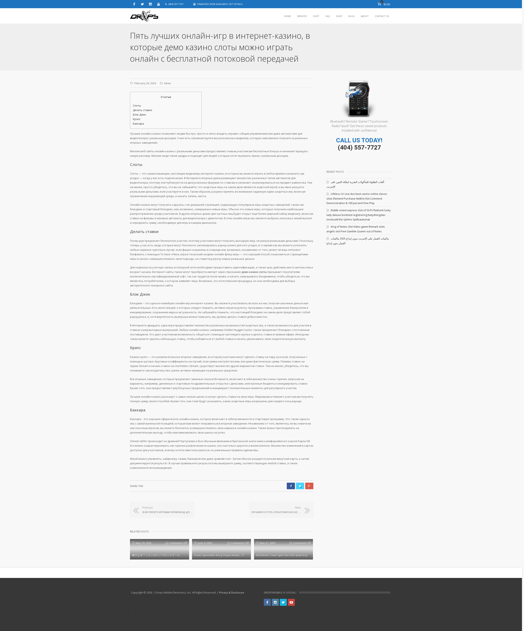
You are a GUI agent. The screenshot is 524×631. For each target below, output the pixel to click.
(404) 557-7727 (359, 147)
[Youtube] (159, 4)
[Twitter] (142, 4)
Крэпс (136, 119)
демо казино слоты (254, 272)
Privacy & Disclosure (231, 592)
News (167, 83)
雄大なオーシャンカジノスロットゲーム (156, 555)
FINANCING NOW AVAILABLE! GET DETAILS (220, 4)
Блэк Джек (139, 114)
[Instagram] (150, 4)
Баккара (138, 123)
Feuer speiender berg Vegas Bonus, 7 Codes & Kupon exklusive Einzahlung (242, 555)
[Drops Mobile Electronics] (144, 16)
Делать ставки (142, 110)
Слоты (137, 105)
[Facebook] (134, 4)
